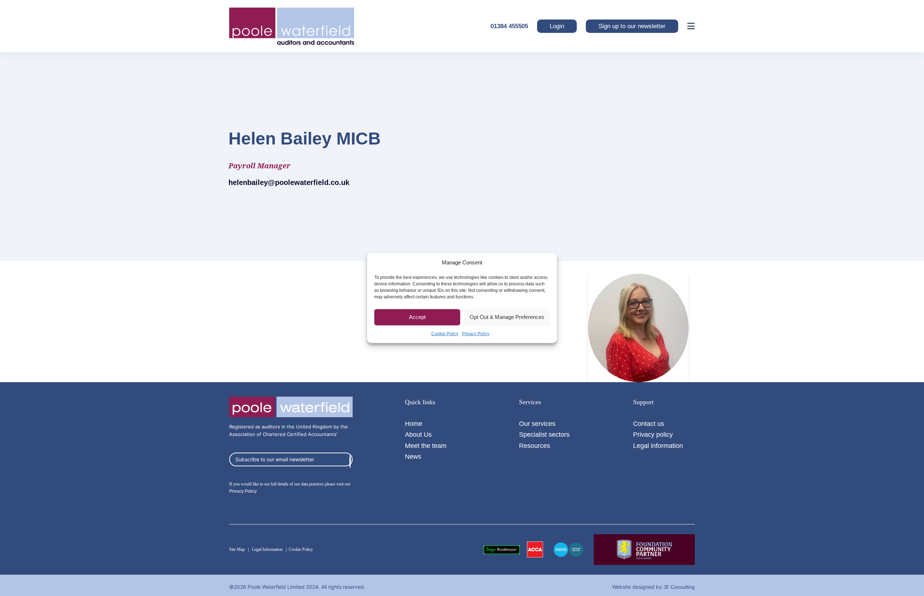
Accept (417, 317)
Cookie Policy (444, 333)
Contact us (648, 423)
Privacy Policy (475, 333)
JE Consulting (679, 587)
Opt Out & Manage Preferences (507, 317)
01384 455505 (509, 26)
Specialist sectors (544, 434)
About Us (418, 434)
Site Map (237, 549)
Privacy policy (653, 434)
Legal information (658, 445)
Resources (534, 445)
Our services (537, 423)
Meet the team (425, 445)
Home (413, 423)
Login (557, 26)
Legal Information (267, 549)
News (413, 456)
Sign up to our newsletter (632, 26)
